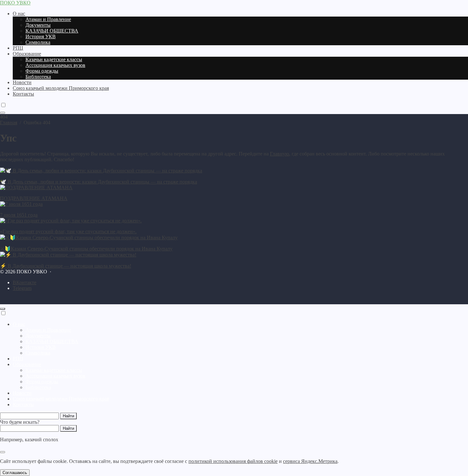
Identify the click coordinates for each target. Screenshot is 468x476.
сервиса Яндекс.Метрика (310, 461)
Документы (38, 335)
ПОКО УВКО (15, 2)
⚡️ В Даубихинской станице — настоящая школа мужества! (65, 266)
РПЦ (18, 358)
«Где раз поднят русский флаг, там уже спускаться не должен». (68, 231)
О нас (19, 324)
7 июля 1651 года (19, 215)
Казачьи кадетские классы (53, 370)
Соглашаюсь (15, 472)
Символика (37, 353)
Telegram (22, 288)
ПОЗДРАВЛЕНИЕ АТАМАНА (33, 198)
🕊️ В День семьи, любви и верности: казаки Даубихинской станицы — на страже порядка (98, 181)
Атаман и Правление (48, 330)
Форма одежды (41, 381)
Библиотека (38, 387)
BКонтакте (24, 282)
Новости (22, 393)
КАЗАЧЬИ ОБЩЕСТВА (51, 341)
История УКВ (40, 347)
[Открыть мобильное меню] (2, 113)
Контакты (23, 404)
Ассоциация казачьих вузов (55, 376)
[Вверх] (2, 309)
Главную (279, 153)
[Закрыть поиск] (2, 452)
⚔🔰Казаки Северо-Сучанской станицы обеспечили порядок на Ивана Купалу (86, 248)
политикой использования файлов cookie (233, 461)
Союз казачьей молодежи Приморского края (61, 398)
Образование (27, 364)
